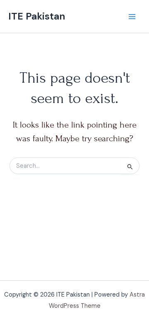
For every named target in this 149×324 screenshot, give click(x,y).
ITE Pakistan (36, 16)
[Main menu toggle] (132, 16)
